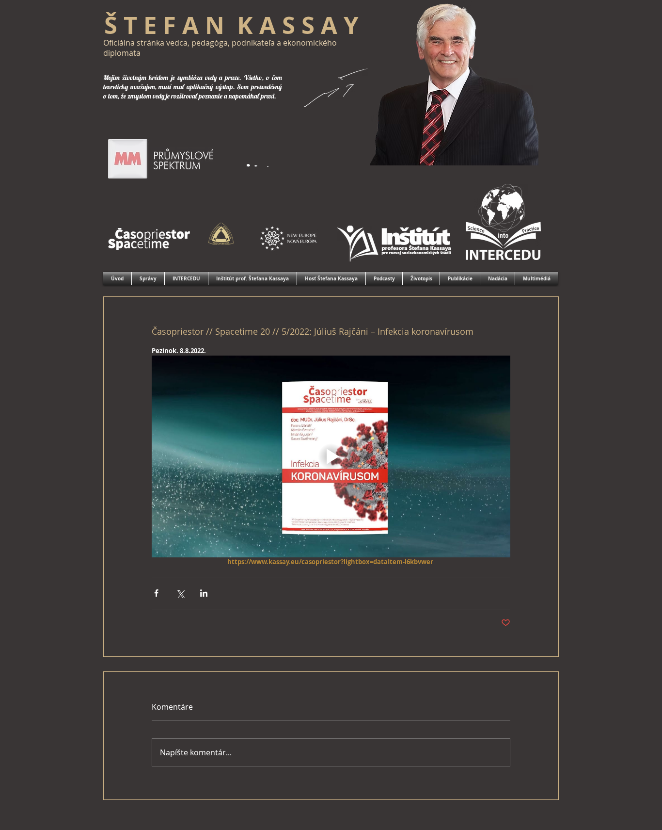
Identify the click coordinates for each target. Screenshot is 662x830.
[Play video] (331, 456)
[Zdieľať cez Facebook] (156, 593)
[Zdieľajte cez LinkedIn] (203, 593)
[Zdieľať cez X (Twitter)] (180, 593)
